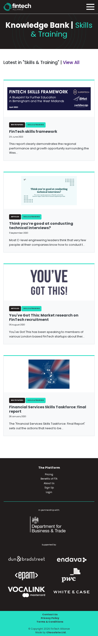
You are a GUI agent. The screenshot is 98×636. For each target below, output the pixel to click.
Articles (15, 217)
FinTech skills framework (33, 131)
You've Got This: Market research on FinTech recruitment (43, 317)
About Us (49, 483)
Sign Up (49, 487)
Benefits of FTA (49, 478)
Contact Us (50, 614)
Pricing (49, 474)
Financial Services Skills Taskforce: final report (47, 409)
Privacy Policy (50, 618)
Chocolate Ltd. (56, 632)
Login (49, 492)
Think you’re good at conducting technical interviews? (41, 225)
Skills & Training (35, 125)
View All (71, 62)
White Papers (17, 125)
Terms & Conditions (49, 621)
